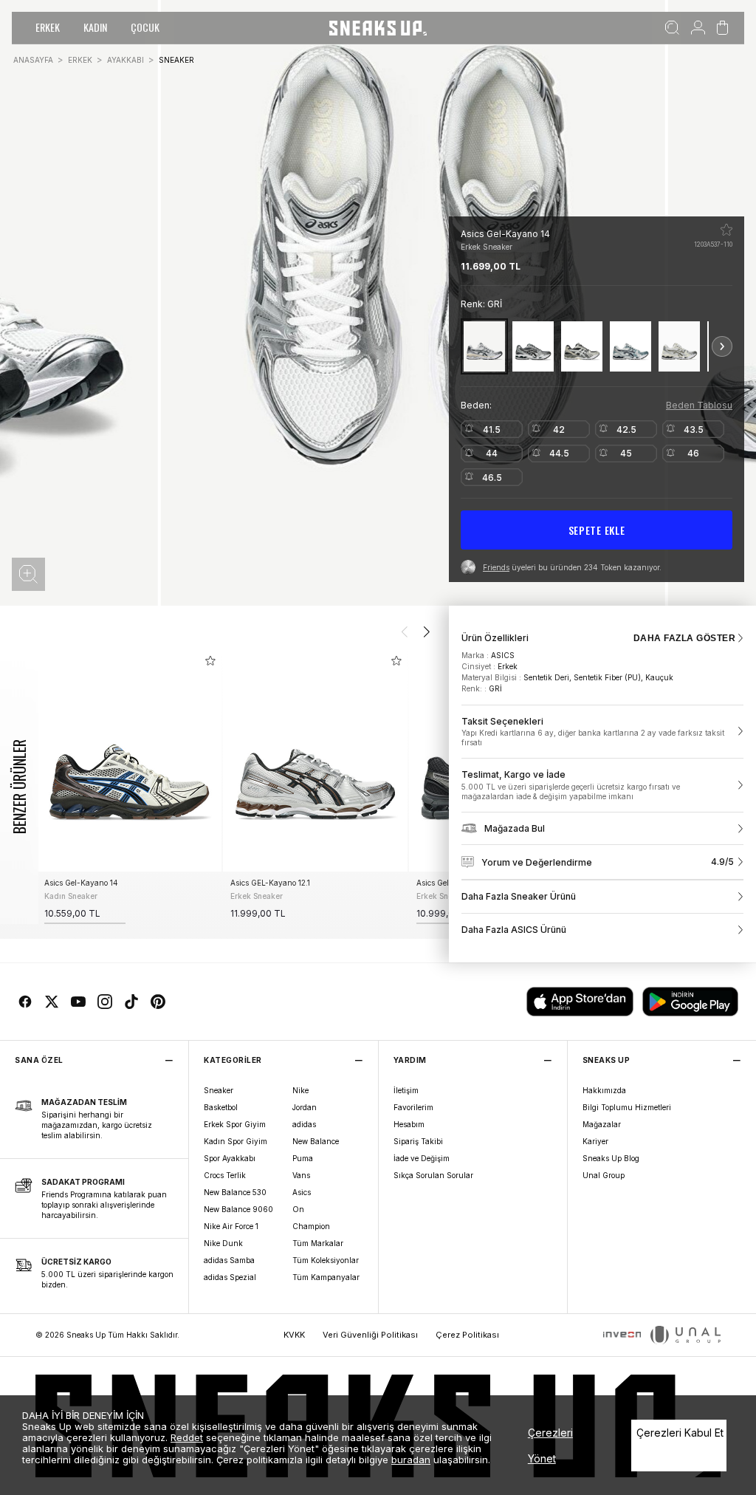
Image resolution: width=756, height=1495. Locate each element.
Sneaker (218, 1090)
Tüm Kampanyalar (326, 1277)
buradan (410, 1459)
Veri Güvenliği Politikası (370, 1335)
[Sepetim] (722, 28)
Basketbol (221, 1107)
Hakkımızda (604, 1090)
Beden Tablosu (699, 405)
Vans (301, 1175)
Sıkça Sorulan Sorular (433, 1175)
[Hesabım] (698, 28)
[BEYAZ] (630, 346)
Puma (302, 1158)
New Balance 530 (235, 1192)
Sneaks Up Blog (611, 1158)
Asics (301, 1192)
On (298, 1209)
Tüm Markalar (317, 1243)
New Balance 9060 (238, 1209)
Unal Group (604, 1175)
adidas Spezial (230, 1277)
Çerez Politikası (467, 1335)
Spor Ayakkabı (229, 1158)
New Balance (315, 1141)
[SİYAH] (581, 346)
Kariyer (595, 1141)
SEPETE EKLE (596, 530)
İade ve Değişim (422, 1158)
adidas (304, 1124)
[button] (28, 574)
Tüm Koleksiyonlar (325, 1260)
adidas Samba (229, 1260)
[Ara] (672, 28)
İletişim (406, 1090)
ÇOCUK (145, 27)
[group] (129, 787)
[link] (602, 732)
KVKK (294, 1335)
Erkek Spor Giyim (235, 1124)
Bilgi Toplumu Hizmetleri (627, 1107)
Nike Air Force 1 (231, 1226)
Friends (496, 567)
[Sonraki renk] (722, 346)
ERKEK (47, 27)
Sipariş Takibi (418, 1141)
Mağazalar (602, 1124)
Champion (311, 1226)
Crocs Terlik (225, 1175)
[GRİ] (484, 346)
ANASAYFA (33, 59)
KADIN (95, 27)
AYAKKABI (125, 59)
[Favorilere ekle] (726, 230)
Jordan (304, 1107)
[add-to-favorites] (210, 660)
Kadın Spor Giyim (235, 1141)
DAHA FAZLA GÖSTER (684, 638)
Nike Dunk (223, 1243)
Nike (300, 1090)
